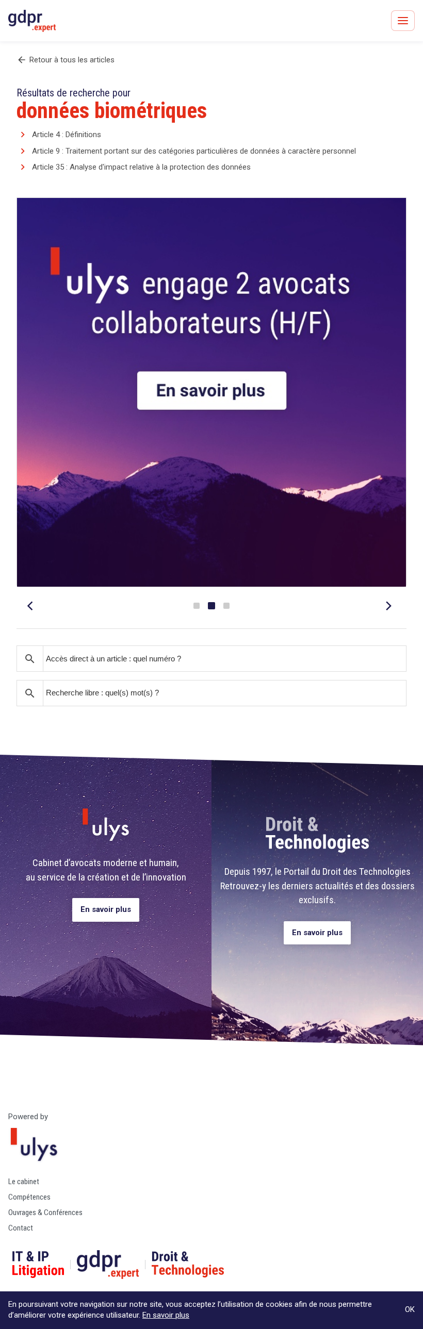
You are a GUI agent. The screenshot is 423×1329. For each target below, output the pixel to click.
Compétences (29, 1197)
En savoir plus (105, 909)
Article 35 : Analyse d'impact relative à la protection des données (141, 167)
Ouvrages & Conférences (45, 1212)
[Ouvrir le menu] (403, 20)
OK (410, 1309)
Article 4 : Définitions (66, 134)
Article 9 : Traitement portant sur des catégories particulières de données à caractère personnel (194, 151)
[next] (390, 605)
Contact (20, 1228)
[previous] (33, 605)
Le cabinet (23, 1181)
